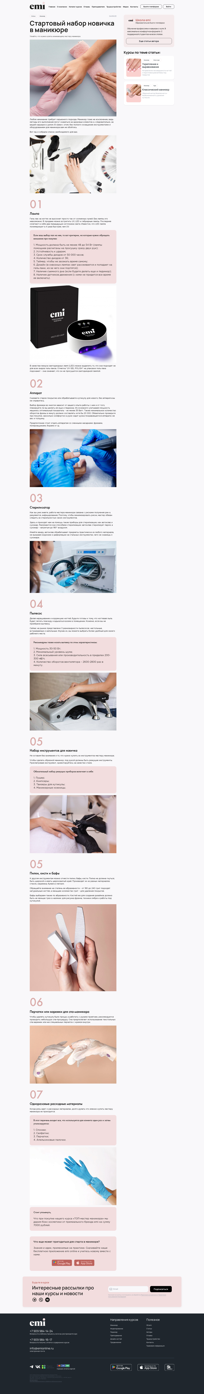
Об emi (149, 1325)
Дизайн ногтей (116, 1339)
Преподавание (116, 1335)
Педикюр (113, 1332)
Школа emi (143, 20)
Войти (168, 6)
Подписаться (161, 1289)
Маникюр (114, 1325)
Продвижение (115, 1342)
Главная (52, 7)
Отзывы (87, 7)
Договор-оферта (34, 1380)
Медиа (125, 7)
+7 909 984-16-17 (41, 1340)
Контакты (134, 7)
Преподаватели (98, 7)
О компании (62, 7)
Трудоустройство (113, 7)
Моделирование (116, 1328)
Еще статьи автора (149, 41)
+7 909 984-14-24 (41, 1331)
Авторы (149, 1332)
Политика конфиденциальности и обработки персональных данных (46, 1381)
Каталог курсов (75, 7)
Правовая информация (155, 1346)
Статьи (149, 1328)
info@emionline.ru (42, 1348)
